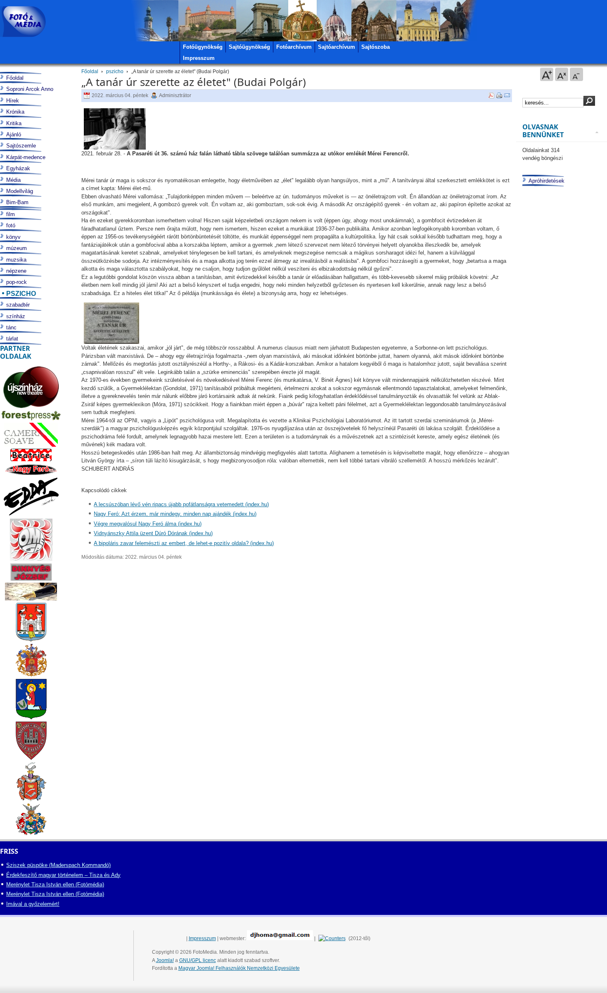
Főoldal (89, 71)
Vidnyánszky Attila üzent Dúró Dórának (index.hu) (153, 533)
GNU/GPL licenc (197, 960)
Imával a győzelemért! (32, 904)
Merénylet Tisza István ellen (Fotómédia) (55, 884)
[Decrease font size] (576, 74)
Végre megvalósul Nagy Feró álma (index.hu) (148, 524)
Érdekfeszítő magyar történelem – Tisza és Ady (63, 875)
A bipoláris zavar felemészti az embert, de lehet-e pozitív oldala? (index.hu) (184, 543)
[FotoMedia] (23, 21)
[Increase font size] (546, 74)
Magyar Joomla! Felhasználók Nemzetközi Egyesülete (239, 968)
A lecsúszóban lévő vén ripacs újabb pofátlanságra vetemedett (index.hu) (181, 504)
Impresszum (202, 938)
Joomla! (165, 960)
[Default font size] (561, 74)
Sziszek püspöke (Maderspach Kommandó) (58, 865)
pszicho (114, 71)
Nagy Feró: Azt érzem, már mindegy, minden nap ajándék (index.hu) (175, 514)
